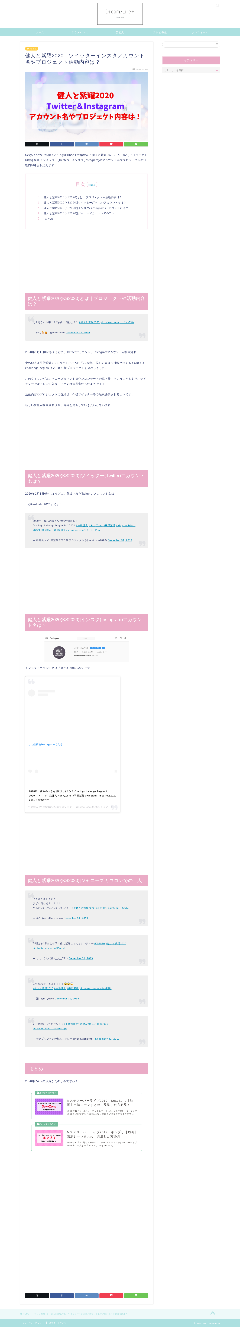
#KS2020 (38, 530)
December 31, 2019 (78, 332)
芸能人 (120, 32)
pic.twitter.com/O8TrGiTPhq (83, 530)
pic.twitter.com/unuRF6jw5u (112, 907)
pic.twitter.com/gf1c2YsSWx (117, 322)
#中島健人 (82, 525)
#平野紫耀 (109, 525)
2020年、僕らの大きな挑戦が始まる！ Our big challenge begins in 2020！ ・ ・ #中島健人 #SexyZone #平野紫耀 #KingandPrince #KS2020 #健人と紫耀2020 (72, 796)
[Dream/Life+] (120, 26)
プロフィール (200, 32)
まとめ (48, 218)
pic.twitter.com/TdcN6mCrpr (50, 1028)
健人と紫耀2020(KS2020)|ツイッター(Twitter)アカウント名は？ (85, 202)
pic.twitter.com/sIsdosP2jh (96, 988)
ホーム (40, 32)
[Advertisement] (86, 261)
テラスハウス (80, 32)
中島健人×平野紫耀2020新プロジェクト (51, 806)
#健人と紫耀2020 (89, 322)
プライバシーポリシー (33, 1323)
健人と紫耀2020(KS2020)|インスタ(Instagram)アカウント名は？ (86, 208)
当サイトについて (57, 1323)
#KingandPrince (125, 525)
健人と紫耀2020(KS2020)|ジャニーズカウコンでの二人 (79, 213)
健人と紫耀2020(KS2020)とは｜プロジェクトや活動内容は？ (83, 197)
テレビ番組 (160, 32)
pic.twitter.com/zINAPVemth (49, 948)
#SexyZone (95, 525)
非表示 (92, 185)
